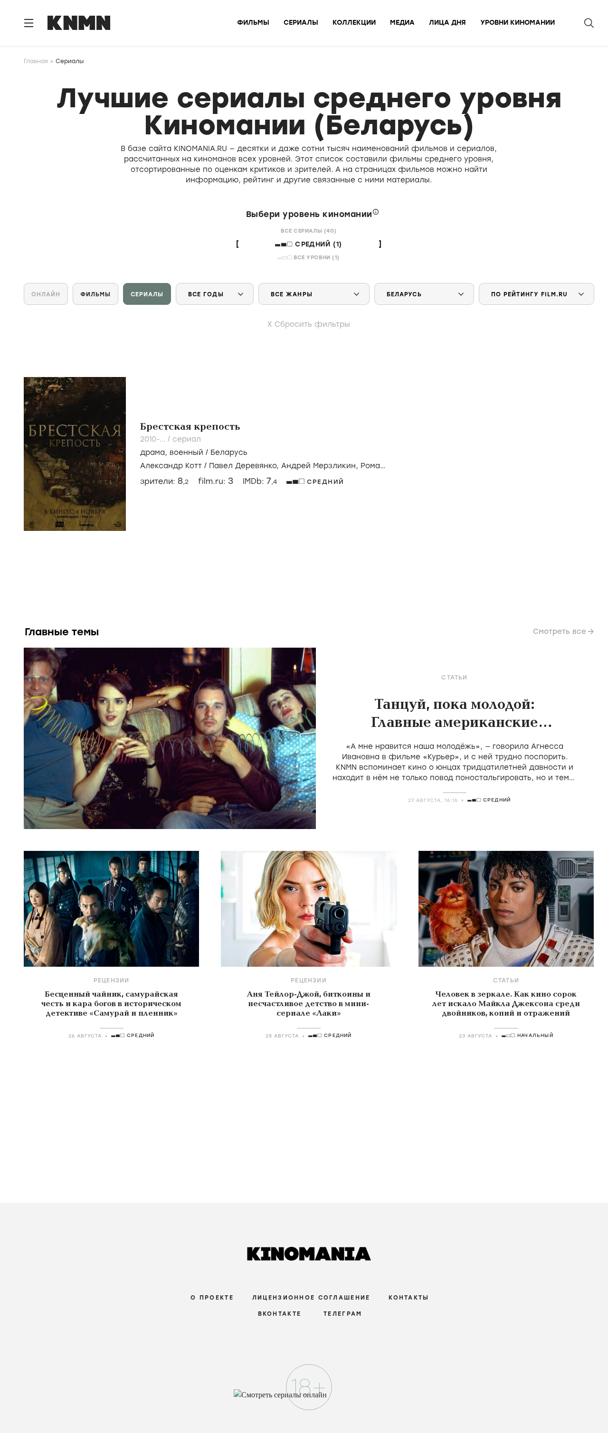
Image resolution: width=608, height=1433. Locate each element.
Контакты (409, 1297)
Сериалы (301, 23)
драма (152, 452)
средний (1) (318, 244)
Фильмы (253, 23)
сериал (186, 439)
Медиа (402, 23)
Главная (36, 61)
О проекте (212, 1297)
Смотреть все (559, 631)
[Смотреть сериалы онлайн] (304, 1399)
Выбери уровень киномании (310, 214)
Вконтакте (280, 1313)
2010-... (154, 439)
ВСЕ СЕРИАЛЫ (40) (309, 231)
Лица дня (447, 23)
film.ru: (215, 481)
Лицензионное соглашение (311, 1297)
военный (186, 452)
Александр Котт (171, 466)
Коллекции (354, 23)
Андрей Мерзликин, (321, 466)
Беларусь (228, 452)
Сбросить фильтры (312, 324)
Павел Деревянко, (245, 466)
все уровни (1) (317, 258)
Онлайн (45, 294)
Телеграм (342, 1313)
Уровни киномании (517, 23)
